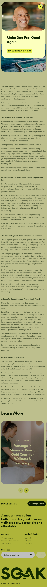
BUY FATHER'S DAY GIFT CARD (19, 51)
